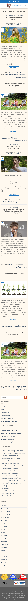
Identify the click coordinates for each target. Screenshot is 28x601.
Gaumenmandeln (5, 460)
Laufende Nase (9, 387)
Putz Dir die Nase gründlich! (8, 442)
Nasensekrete (14, 473)
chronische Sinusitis (13, 455)
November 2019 (5, 515)
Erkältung (13, 458)
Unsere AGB (10, 591)
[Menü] (2, 6)
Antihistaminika (17, 453)
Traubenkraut (14, 138)
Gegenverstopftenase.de (14, 24)
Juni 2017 (4, 556)
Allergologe (4, 453)
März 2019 (4, 536)
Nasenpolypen (21, 470)
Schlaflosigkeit (5, 483)
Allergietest (3, 201)
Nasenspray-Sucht (6, 412)
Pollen (18, 76)
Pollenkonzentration (5, 266)
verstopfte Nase (19, 266)
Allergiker (22, 450)
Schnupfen (12, 266)
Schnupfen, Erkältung (7, 418)
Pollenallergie (5, 480)
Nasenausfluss (4, 76)
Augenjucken (4, 455)
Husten (24, 465)
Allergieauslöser (9, 450)
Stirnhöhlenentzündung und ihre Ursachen (12, 433)
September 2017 (5, 547)
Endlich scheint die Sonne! (14, 274)
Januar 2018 (4, 539)
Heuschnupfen (21, 74)
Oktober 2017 (5, 544)
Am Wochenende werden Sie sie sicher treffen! (14, 334)
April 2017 (4, 559)
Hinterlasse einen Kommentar (20, 77)
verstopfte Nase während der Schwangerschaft (12, 490)
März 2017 (4, 562)
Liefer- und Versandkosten (15, 589)
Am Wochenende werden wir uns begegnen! (14, 85)
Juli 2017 (3, 553)
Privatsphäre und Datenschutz (15, 590)
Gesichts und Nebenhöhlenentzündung (10, 463)
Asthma (23, 453)
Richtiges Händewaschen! (8, 436)
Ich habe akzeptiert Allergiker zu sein (14, 147)
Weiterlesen (14, 67)
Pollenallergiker (12, 480)
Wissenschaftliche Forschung (15, 15)
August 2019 (4, 521)
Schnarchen (12, 483)
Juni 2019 (4, 527)
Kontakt (22, 591)
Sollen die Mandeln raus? (8, 439)
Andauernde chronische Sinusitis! (10, 430)
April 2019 (4, 533)
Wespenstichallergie (9, 493)
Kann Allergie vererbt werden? (14, 18)
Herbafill (11, 465)
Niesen (15, 478)
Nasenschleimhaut (6, 473)
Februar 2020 (4, 509)
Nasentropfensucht (6, 475)
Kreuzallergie (16, 468)
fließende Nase (20, 458)
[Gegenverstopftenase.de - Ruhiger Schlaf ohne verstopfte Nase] (13, 5)
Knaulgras (3, 387)
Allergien (18, 325)
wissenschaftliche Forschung (8, 495)
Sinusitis (3, 485)
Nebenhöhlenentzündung (7, 478)
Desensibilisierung (6, 458)
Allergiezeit (22, 137)
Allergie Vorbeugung (13, 74)
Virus (3, 493)
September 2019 (5, 518)
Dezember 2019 (5, 512)
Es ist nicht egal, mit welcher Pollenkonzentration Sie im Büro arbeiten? (14, 211)
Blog (6, 15)
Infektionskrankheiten (6, 468)
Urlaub (20, 485)
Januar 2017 (4, 565)
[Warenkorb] (25, 6)
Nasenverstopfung (12, 76)
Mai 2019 (3, 530)
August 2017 (4, 550)
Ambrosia (9, 201)
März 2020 (4, 506)
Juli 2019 (3, 524)
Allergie (6, 74)
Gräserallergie (4, 138)
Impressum (16, 591)
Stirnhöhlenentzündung (12, 485)
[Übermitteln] (25, 397)
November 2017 (5, 541)
